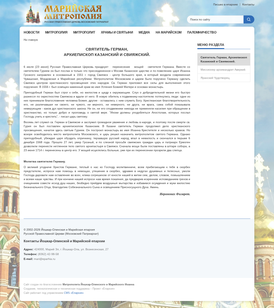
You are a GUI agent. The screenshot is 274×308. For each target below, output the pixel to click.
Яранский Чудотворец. (215, 77)
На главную (31, 39)
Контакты (248, 4)
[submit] (249, 19)
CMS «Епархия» (74, 292)
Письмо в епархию (225, 4)
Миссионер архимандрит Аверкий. (223, 69)
